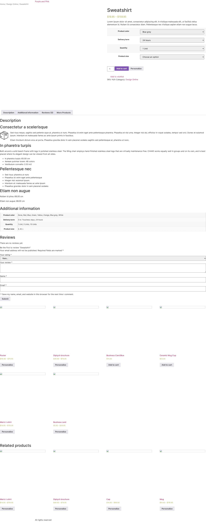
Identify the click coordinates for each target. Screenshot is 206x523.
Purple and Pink (42, 1)
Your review (6, 262)
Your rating (6, 255)
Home (2, 4)
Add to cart (121, 68)
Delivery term (123, 39)
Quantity (123, 48)
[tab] (8, 112)
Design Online (12, 4)
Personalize (136, 68)
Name (3, 276)
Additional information (28, 112)
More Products (64, 112)
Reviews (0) (47, 112)
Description (8, 112)
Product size (123, 56)
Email (3, 285)
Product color (123, 31)
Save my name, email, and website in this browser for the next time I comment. (38, 294)
